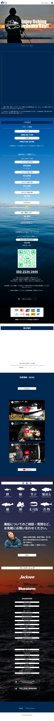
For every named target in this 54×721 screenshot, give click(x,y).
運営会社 (21, 708)
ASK (27, 206)
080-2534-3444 (27, 271)
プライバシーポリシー (30, 708)
